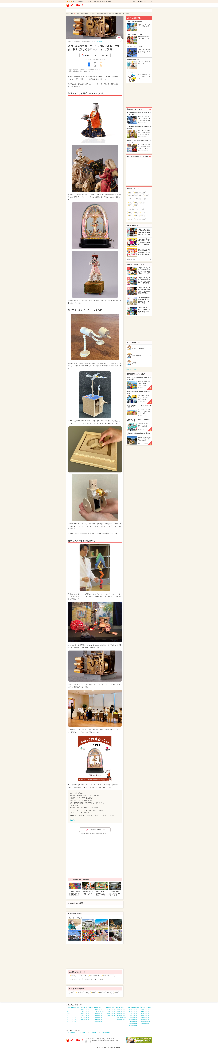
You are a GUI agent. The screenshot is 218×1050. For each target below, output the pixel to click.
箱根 (130, 215)
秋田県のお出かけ (71, 1017)
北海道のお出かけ (71, 1010)
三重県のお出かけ (111, 1013)
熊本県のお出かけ (145, 1015)
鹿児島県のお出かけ (145, 1021)
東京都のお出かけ (99, 1010)
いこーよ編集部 (98, 41)
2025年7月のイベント (108, 975)
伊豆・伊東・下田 (133, 209)
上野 (130, 212)
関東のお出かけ (98, 1007)
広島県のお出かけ (133, 1010)
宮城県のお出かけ (71, 1011)
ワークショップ (82, 975)
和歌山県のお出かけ (121, 1017)
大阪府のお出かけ (121, 1010)
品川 (130, 205)
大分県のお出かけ (145, 1017)
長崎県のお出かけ (145, 1013)
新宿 (145, 199)
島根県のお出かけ (133, 1017)
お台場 (146, 195)
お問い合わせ (70, 1032)
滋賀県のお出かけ (121, 1019)
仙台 (130, 199)
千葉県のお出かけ (99, 1013)
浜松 (142, 215)
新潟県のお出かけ (85, 1013)
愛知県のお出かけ (111, 1010)
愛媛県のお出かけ (133, 1019)
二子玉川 (137, 199)
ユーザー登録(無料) (141, 1)
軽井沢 (130, 219)
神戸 (72, 992)
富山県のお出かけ (85, 1017)
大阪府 (79, 992)
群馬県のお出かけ (99, 1017)
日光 (142, 202)
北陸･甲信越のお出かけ (86, 1007)
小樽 (137, 219)
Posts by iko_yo (131, 369)
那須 (143, 192)
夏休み (101, 979)
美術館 (73, 975)
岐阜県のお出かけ (111, 1011)
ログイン (149, 1)
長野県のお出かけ (85, 1010)
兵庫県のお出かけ (121, 1013)
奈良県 (101, 992)
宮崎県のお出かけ (145, 1019)
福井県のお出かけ (85, 1019)
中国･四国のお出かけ (133, 1007)
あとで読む (132, 1)
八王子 (143, 212)
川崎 (136, 205)
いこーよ (71, 1)
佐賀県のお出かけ (145, 1011)
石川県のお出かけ (85, 1015)
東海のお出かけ (110, 1007)
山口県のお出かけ (133, 1013)
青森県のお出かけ (71, 1013)
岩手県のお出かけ (71, 1015)
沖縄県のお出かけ (145, 1023)
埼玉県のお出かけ (99, 1015)
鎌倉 (143, 209)
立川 (136, 202)
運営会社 (82, 1032)
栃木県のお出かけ (99, 1019)
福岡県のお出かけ (145, 1010)
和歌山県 (109, 992)
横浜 (130, 192)
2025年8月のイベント (76, 979)
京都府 (86, 992)
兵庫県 (93, 992)
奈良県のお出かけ (121, 1015)
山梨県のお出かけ (85, 1011)
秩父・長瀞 (131, 195)
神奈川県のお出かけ (99, 1011)
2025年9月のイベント (90, 979)
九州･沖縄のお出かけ (145, 1007)
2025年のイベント (94, 975)
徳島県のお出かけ (133, 1025)
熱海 (136, 212)
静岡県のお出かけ (111, 1015)
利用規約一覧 (106, 1032)
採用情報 (93, 1032)
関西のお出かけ (120, 1007)
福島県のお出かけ (71, 1021)
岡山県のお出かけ (133, 1011)
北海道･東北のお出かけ (72, 1007)
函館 (143, 219)
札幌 (130, 202)
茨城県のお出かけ (99, 1021)
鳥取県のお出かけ (133, 1015)
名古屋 (136, 192)
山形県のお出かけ (71, 1019)
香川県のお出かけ (133, 1023)
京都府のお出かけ (121, 1011)
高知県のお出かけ (133, 1021)
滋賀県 (116, 992)
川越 (136, 215)
